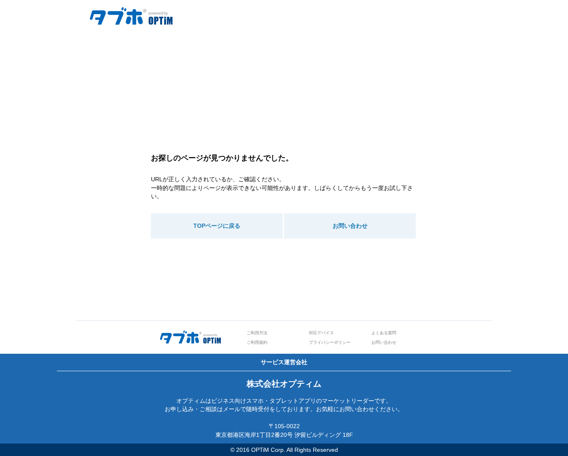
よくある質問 (383, 332)
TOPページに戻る (216, 225)
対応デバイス (321, 332)
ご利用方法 (257, 332)
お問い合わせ (350, 225)
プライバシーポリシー (330, 342)
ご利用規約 (257, 342)
